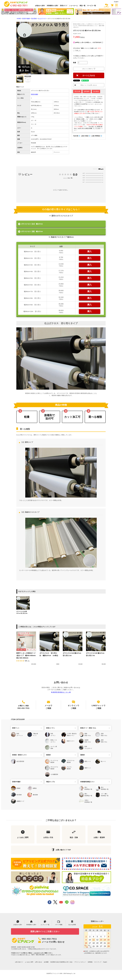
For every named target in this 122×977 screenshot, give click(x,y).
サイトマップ (97, 962)
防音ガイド (63, 5)
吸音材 (48, 755)
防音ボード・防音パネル (88, 728)
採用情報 (90, 962)
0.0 (75, 174)
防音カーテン (50, 728)
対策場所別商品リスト (87, 781)
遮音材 (82, 755)
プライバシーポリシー (80, 962)
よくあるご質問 (29, 962)
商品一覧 (82, 5)
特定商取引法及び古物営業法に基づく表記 (61, 962)
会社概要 (46, 962)
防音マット (15, 728)
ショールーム (73, 5)
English (116, 1)
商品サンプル (50, 781)
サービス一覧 (91, 5)
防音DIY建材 (26, 18)
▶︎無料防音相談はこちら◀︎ (61, 692)
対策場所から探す (52, 5)
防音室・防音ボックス (19, 755)
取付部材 (34, 18)
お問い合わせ (38, 962)
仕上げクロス (42, 18)
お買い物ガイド (19, 962)
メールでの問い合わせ (53, 942)
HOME (19, 18)
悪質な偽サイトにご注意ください (44, 931)
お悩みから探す (40, 5)
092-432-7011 (49, 939)
